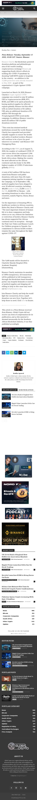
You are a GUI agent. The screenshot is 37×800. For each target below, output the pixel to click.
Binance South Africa (12, 335)
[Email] (20, 352)
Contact (23, 794)
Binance (25, 69)
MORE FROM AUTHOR (26, 390)
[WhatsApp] (12, 352)
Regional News (27, 31)
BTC (14, 338)
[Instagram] (16, 788)
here (23, 300)
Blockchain (28, 335)
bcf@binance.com (15, 289)
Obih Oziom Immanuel (17, 559)
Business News (21, 338)
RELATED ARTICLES (9, 390)
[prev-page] (3, 421)
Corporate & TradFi (11, 12)
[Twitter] (8, 352)
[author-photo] (18, 371)
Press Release (29, 340)
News (22, 31)
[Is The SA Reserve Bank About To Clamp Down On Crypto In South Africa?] (6, 679)
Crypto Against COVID (17, 95)
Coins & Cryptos (6, 399)
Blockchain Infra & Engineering (5, 415)
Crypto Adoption (12, 340)
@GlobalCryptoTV (18, 633)
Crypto (4, 340)
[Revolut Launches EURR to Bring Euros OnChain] (6, 664)
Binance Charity (8, 62)
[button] (3, 8)
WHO (17, 149)
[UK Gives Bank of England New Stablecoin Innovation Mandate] (6, 397)
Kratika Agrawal (18, 373)
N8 (18, 591)
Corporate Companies (23, 12)
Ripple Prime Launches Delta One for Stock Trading (23, 404)
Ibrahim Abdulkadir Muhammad (15, 601)
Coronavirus (30, 338)
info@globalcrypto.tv (21, 775)
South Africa (4, 33)
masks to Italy (13, 188)
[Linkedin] (16, 352)
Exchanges (21, 340)
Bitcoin (21, 335)
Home (2, 12)
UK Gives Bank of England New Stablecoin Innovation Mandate (22, 396)
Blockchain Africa (7, 338)
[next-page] (6, 421)
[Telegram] (24, 352)
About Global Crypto (16, 794)
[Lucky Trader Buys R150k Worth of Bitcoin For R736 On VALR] (6, 698)
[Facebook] (3, 352)
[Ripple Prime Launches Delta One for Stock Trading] (6, 405)
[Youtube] (25, 788)
